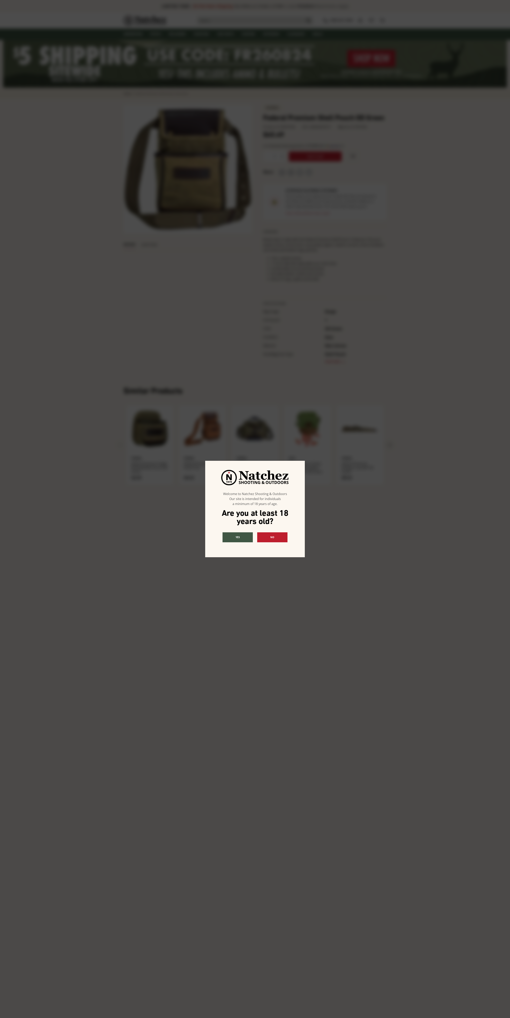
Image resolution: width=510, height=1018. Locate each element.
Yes (238, 537)
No (272, 537)
